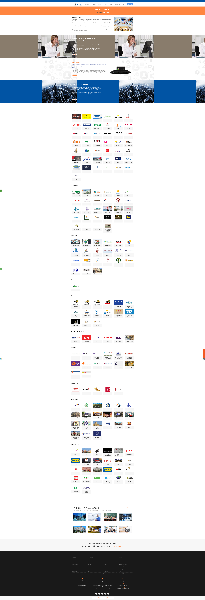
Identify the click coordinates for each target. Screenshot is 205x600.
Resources (111, 4)
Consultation (74, 557)
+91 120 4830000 (83, 587)
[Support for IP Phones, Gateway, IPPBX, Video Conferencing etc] (1, 359)
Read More (74, 54)
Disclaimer (105, 573)
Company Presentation (91, 566)
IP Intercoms (121, 559)
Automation (94, 4)
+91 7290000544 (83, 585)
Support (73, 569)
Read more (110, 520)
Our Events (105, 564)
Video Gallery (117, 4)
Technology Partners (75, 571)
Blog (104, 566)
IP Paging (120, 571)
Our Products (87, 4)
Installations (74, 562)
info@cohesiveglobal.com (123, 585)
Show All (130, 508)
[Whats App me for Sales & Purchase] (1, 269)
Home (97, 12)
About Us (105, 4)
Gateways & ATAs (122, 573)
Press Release (105, 562)
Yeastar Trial (129, 4)
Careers (89, 571)
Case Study (89, 564)
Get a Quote (111, 598)
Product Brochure (90, 562)
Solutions (99, 4)
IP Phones (120, 557)
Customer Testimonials (107, 569)
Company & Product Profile (92, 559)
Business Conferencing (122, 566)
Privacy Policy (105, 571)
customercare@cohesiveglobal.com (123, 588)
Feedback (103, 598)
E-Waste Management (106, 559)
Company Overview (91, 557)
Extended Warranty (75, 564)
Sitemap (89, 573)
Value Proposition (75, 566)
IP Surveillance (121, 562)
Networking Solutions (122, 569)
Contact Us (124, 4)
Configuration (74, 559)
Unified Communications (123, 564)
